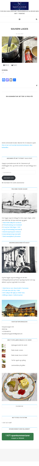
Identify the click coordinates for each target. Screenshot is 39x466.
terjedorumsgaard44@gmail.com (12, 334)
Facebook (19, 406)
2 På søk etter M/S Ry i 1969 (11, 290)
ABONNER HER (9, 178)
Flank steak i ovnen (17, 350)
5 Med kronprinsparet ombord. (11, 232)
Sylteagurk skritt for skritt (19, 345)
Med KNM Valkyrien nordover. (12, 222)
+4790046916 (6, 331)
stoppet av (18, 437)
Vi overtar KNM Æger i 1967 (12, 227)
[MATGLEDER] (19, 8)
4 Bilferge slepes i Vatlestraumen (12, 295)
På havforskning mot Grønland (12, 225)
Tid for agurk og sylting (18, 360)
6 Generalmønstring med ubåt (11, 234)
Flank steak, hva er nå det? (19, 355)
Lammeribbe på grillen (18, 365)
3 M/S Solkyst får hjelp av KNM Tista (13, 293)
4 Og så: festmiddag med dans (11, 229)
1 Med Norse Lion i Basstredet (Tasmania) (15, 288)
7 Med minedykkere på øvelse (11, 236)
